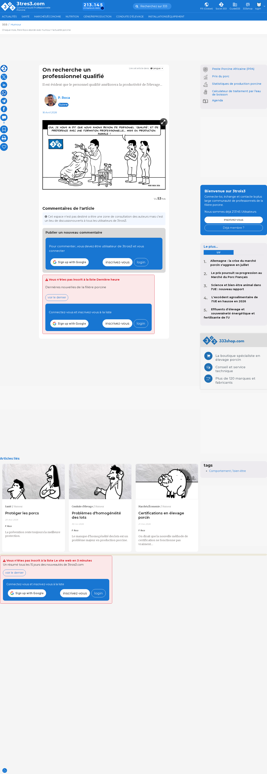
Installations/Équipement (166, 16)
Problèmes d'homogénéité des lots (96, 515)
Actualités (9, 16)
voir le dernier (57, 297)
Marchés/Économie (47, 16)
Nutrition (72, 16)
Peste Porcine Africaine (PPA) (233, 69)
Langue (156, 68)
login (141, 262)
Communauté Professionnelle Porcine (33, 8)
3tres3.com (31, 3)
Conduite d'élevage (130, 16)
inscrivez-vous (118, 262)
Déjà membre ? (233, 228)
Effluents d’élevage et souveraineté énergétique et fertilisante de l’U (229, 313)
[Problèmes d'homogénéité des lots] (100, 481)
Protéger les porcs (22, 513)
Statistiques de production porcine (236, 84)
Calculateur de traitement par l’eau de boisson (236, 92)
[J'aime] (4, 147)
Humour (18, 506)
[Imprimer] (4, 138)
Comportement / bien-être (227, 471)
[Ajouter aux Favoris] (4, 129)
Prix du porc (220, 76)
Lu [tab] (218, 252)
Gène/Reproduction (97, 16)
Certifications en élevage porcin (161, 515)
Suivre (63, 104)
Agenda (217, 100)
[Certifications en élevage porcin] (166, 481)
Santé (26, 16)
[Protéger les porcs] (33, 481)
